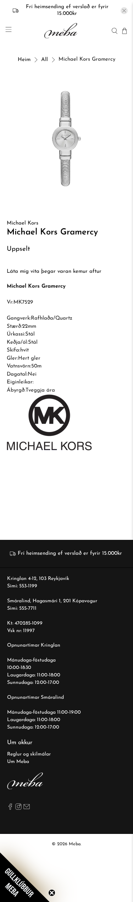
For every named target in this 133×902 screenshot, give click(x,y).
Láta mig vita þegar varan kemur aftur (54, 271)
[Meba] (61, 30)
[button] (25, 877)
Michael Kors (22, 223)
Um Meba (18, 761)
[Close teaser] (51, 892)
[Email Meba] (26, 808)
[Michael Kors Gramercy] (66, 138)
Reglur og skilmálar (29, 754)
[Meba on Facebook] (10, 808)
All (44, 59)
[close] (124, 10)
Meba (75, 844)
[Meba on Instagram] (18, 808)
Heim (24, 59)
